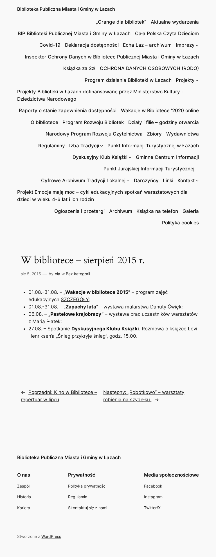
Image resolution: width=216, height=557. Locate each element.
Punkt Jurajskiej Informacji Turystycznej (149, 169)
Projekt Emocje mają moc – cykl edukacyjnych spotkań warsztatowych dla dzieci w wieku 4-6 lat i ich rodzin (102, 195)
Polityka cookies (180, 222)
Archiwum (120, 211)
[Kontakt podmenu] (197, 180)
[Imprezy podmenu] (197, 45)
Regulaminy (51, 145)
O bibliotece (44, 122)
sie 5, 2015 (31, 273)
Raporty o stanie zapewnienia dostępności (67, 110)
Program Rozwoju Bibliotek (93, 122)
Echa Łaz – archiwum (147, 45)
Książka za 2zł (79, 68)
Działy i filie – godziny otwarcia (163, 122)
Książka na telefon (157, 211)
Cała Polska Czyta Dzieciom (167, 33)
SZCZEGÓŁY (75, 299)
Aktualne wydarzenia (175, 22)
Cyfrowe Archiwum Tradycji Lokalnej (83, 180)
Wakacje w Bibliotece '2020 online (160, 110)
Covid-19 (49, 45)
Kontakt (186, 180)
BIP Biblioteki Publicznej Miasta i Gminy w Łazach (74, 33)
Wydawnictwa (182, 134)
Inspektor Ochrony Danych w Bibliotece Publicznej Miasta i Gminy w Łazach (112, 57)
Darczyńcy (146, 180)
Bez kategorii (78, 273)
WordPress (51, 536)
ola (57, 273)
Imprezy (185, 45)
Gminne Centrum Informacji (167, 157)
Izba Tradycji (84, 145)
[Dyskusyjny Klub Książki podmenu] (130, 157)
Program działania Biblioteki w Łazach (128, 80)
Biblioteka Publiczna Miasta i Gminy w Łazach (66, 9)
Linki (168, 180)
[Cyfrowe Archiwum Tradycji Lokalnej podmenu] (128, 180)
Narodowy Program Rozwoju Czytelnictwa (94, 134)
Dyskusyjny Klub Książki (100, 157)
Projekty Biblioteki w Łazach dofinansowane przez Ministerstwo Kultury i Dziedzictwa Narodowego (100, 95)
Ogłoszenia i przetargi (79, 211)
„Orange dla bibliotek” (121, 22)
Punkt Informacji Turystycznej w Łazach (153, 145)
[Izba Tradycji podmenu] (101, 145)
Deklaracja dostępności (92, 45)
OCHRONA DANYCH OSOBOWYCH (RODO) (149, 68)
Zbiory (154, 134)
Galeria (191, 211)
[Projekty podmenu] (197, 80)
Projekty (185, 80)
